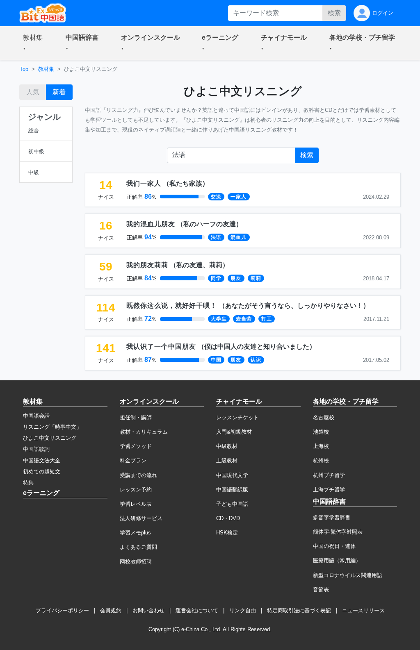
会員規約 (110, 610)
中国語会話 (36, 416)
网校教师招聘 (136, 562)
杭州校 (321, 460)
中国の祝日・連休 (334, 546)
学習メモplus (135, 533)
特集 (28, 483)
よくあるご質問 (138, 547)
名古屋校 (323, 417)
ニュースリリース (363, 610)
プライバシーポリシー (62, 610)
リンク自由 (242, 610)
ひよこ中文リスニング (49, 438)
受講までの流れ (138, 475)
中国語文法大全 (41, 460)
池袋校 (321, 432)
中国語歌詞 (36, 449)
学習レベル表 (136, 504)
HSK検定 (227, 533)
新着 (59, 92)
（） (167, 183)
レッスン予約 (136, 489)
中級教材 (226, 446)
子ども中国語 (232, 504)
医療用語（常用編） (337, 560)
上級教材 (226, 460)
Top (24, 69)
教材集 (46, 69)
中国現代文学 (232, 475)
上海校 (321, 446)
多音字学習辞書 (331, 517)
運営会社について (197, 610)
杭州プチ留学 (329, 475)
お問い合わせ (148, 610)
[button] (34, 43)
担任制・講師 (136, 417)
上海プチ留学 (329, 489)
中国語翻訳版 (232, 489)
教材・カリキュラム (144, 432)
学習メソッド (136, 446)
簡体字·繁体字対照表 (338, 532)
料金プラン (133, 460)
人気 (32, 92)
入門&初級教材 (234, 432)
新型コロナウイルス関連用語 (347, 575)
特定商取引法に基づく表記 (299, 610)
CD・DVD (228, 518)
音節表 (321, 589)
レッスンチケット (237, 417)
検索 (334, 12)
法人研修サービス (141, 518)
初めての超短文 (41, 471)
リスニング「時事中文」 (52, 427)
